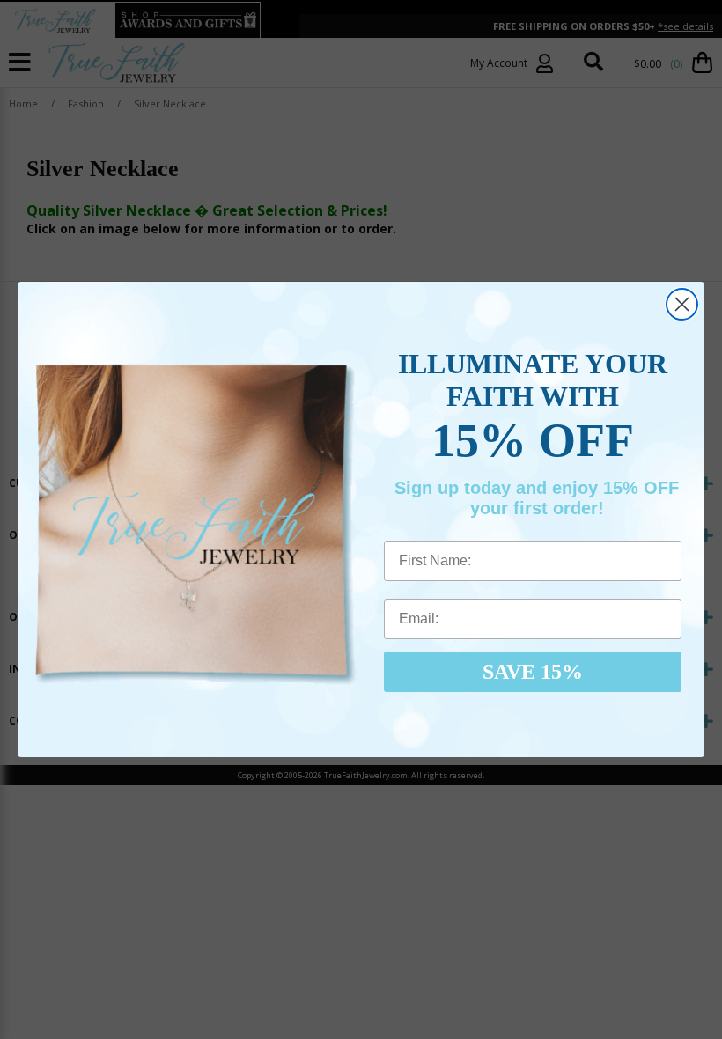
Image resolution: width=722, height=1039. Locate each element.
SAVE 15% (533, 671)
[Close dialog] (682, 304)
